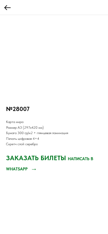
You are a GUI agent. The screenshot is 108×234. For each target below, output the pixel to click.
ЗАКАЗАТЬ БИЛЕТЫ (37, 158)
